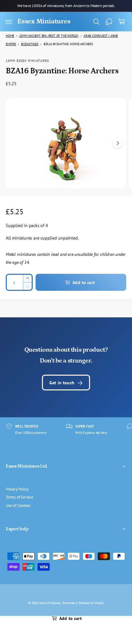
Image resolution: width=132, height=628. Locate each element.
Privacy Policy (17, 489)
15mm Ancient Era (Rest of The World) (48, 36)
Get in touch (61, 382)
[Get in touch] (109, 21)
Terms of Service (19, 497)
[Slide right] (117, 143)
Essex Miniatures (50, 602)
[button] (8, 21)
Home (10, 36)
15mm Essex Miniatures (27, 60)
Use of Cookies (18, 505)
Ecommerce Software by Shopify (83, 602)
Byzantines (29, 44)
